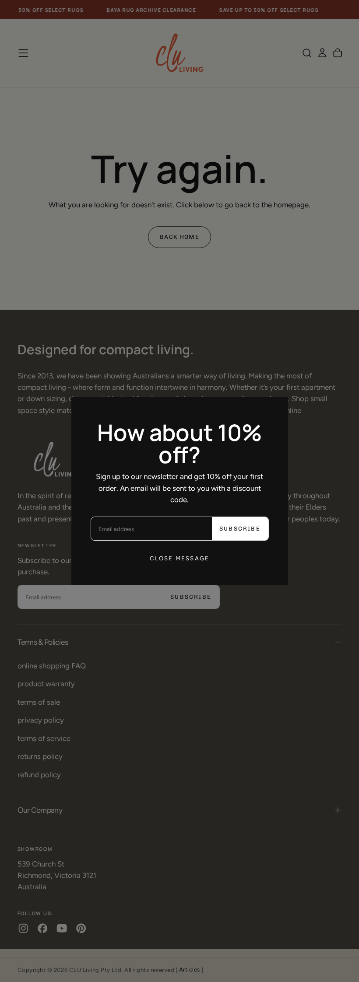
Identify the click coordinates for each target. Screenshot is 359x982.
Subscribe (239, 528)
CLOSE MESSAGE (180, 558)
